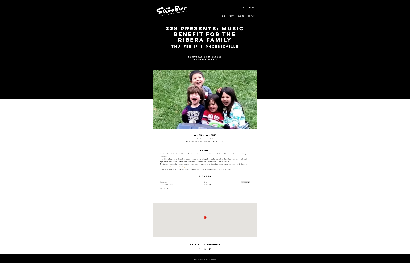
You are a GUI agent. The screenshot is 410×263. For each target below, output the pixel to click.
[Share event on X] (205, 249)
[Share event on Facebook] (200, 249)
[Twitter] (250, 7)
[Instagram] (246, 7)
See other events (205, 59)
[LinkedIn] (253, 7)
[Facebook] (243, 7)
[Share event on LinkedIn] (210, 249)
